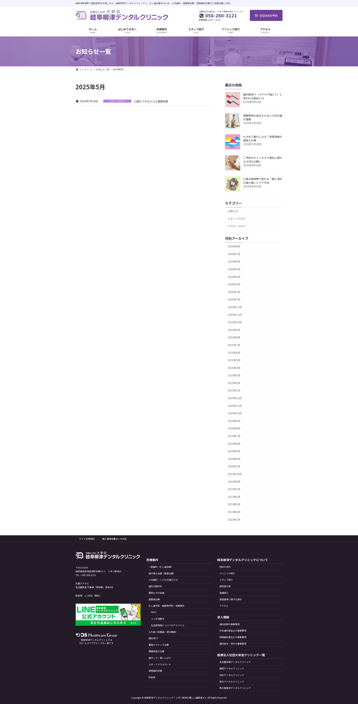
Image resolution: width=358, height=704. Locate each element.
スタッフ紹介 (226, 579)
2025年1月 (234, 390)
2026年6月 (234, 261)
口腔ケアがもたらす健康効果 (151, 101)
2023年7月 (234, 489)
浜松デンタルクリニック (231, 675)
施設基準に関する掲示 (230, 599)
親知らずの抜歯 (156, 592)
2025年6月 (234, 352)
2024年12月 (235, 398)
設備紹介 (223, 592)
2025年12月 (235, 307)
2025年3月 (234, 375)
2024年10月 (235, 413)
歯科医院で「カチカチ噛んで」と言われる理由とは (262, 96)
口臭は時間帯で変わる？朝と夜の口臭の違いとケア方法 (262, 180)
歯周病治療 (154, 599)
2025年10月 (235, 322)
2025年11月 (235, 314)
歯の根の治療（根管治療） (162, 573)
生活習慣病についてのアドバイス (167, 625)
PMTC (154, 612)
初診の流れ (225, 566)
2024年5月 (234, 451)
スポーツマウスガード (160, 664)
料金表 (152, 677)
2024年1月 (234, 466)
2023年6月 (234, 496)
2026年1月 (234, 299)
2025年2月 (234, 383)
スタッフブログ (117, 101)
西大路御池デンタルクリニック (235, 687)
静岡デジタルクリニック (231, 668)
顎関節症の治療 (156, 651)
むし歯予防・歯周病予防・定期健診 (166, 605)
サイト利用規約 (87, 538)
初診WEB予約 (269, 15)
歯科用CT (153, 638)
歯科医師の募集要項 (229, 624)
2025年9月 (234, 330)
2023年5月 (234, 504)
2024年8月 (234, 428)
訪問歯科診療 (155, 670)
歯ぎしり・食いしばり (160, 657)
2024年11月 (235, 405)
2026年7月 (234, 254)
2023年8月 (234, 481)
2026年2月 (234, 292)
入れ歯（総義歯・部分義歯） (163, 631)
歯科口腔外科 (155, 586)
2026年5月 (234, 269)
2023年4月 (234, 512)
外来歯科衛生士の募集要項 (232, 630)
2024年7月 (234, 436)
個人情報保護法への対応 (114, 538)
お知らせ (233, 211)
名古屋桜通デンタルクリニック (235, 661)
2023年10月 (235, 474)
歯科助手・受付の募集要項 (232, 643)
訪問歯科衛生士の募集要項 (232, 637)
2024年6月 (234, 443)
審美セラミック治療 (159, 644)
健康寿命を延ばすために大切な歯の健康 (262, 117)
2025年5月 (234, 360)
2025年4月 (234, 367)
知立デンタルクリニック (231, 681)
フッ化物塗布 (157, 618)
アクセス (223, 605)
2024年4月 (234, 458)
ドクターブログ (237, 226)
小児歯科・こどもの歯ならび (163, 579)
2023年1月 (234, 519)
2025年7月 (234, 345)
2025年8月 (234, 337)
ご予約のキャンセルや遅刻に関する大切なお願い (262, 159)
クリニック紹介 (227, 573)
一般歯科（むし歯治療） (161, 566)
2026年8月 (234, 246)
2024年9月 (234, 421)
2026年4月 (234, 276)
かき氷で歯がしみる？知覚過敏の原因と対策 (262, 138)
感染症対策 (225, 586)
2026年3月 (234, 284)
